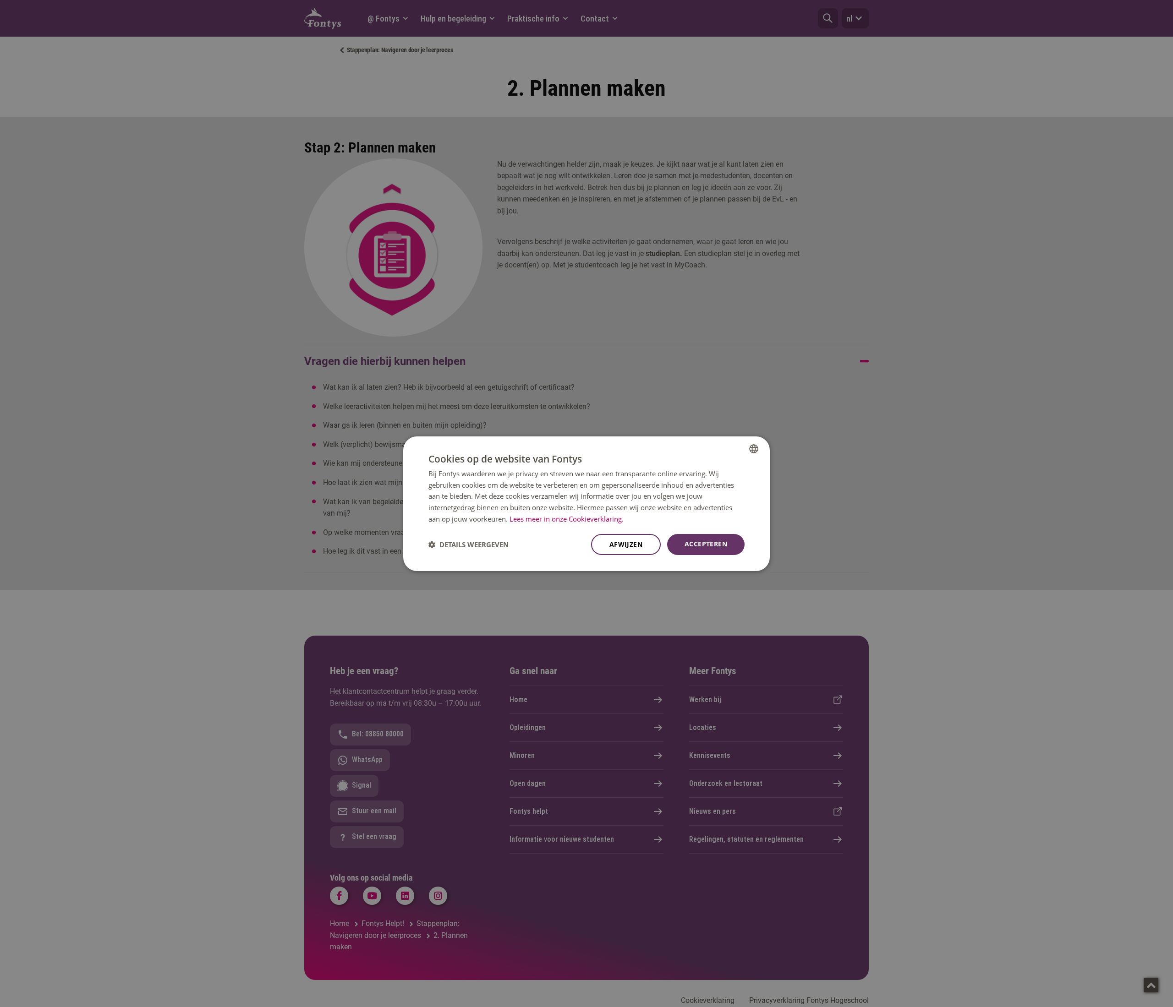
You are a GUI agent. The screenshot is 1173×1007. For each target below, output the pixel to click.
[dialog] (586, 503)
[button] (468, 544)
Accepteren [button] (706, 543)
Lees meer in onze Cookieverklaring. (567, 518)
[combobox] (753, 448)
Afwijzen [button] (625, 544)
